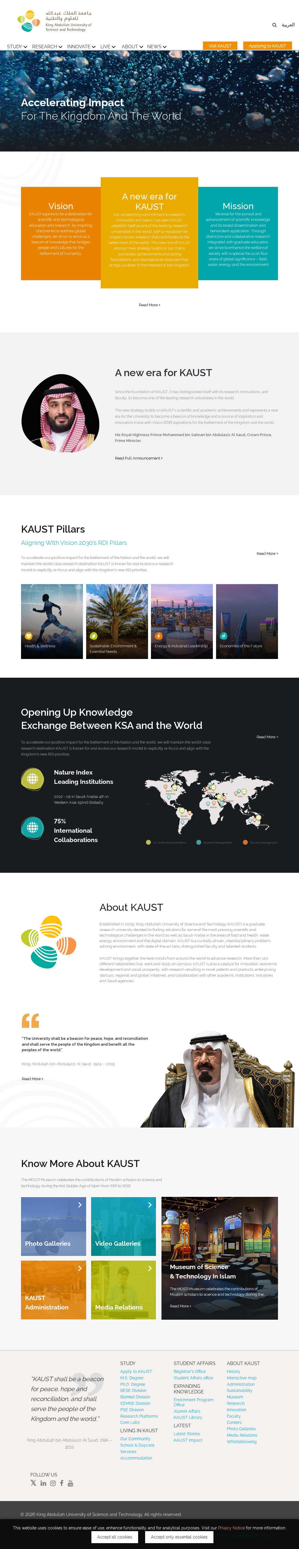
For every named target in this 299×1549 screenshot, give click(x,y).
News (154, 46)
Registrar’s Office (190, 1371)
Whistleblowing (242, 1441)
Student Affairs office (193, 1378)
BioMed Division (135, 1397)
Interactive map (242, 1378)
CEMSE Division (135, 1403)
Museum (235, 1397)
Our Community (135, 1438)
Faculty (234, 1416)
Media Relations (242, 1435)
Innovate (79, 46)
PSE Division (132, 1409)
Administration (241, 1384)
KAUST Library (188, 1417)
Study (14, 46)
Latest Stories (187, 1433)
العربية (288, 24)
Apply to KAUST (136, 1371)
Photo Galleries (241, 1428)
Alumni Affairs (187, 1411)
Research (44, 46)
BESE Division (133, 1390)
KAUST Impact (188, 1440)
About (130, 46)
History (233, 1371)
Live (105, 46)
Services (128, 1451)
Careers (234, 1422)
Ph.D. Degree (132, 1384)
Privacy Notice (231, 1528)
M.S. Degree (131, 1378)
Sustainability (240, 1390)
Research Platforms (139, 1416)
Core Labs (130, 1422)
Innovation (236, 1409)
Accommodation (136, 1458)
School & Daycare (137, 1445)
